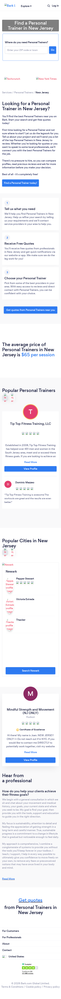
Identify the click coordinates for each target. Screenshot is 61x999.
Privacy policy (52, 986)
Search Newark (30, 670)
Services (7, 92)
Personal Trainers (23, 92)
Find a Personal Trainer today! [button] (20, 183)
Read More (8, 879)
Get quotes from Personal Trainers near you (30, 310)
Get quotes (30, 900)
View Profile (30, 469)
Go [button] (52, 50)
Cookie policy (33, 986)
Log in (55, 5)
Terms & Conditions (12, 986)
